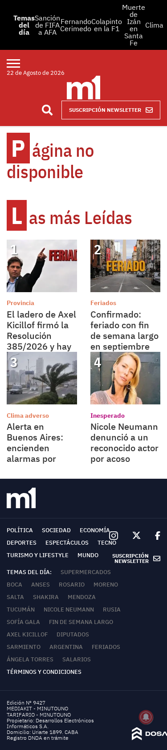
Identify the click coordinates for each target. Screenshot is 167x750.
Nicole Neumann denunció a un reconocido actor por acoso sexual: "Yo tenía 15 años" (124, 453)
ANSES (40, 584)
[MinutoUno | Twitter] (136, 535)
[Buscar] (47, 110)
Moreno (106, 584)
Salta (15, 597)
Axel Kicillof (27, 634)
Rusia (112, 609)
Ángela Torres (30, 659)
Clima (154, 24)
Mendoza (82, 597)
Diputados (73, 634)
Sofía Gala (23, 622)
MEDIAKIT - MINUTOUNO (37, 708)
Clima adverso (28, 416)
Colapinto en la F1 (106, 25)
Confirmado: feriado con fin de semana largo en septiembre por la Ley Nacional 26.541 (124, 341)
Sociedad (56, 530)
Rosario (72, 584)
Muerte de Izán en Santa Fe (133, 25)
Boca (14, 584)
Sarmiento (24, 647)
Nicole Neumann (69, 609)
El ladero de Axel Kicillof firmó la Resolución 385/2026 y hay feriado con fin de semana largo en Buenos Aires (41, 346)
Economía (95, 530)
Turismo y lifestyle (38, 555)
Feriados (103, 303)
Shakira (46, 597)
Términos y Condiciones (44, 672)
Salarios (76, 659)
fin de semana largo (81, 622)
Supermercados (86, 572)
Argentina (66, 647)
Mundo (87, 555)
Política (20, 530)
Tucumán (21, 609)
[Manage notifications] (146, 717)
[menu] (19, 63)
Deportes (22, 542)
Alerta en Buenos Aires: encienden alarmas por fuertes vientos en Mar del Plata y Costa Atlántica (41, 458)
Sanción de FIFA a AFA (47, 25)
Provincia (20, 303)
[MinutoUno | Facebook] (154, 535)
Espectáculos (67, 542)
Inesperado (107, 416)
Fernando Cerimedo (75, 25)
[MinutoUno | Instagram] (113, 536)
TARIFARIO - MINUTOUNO (39, 714)
